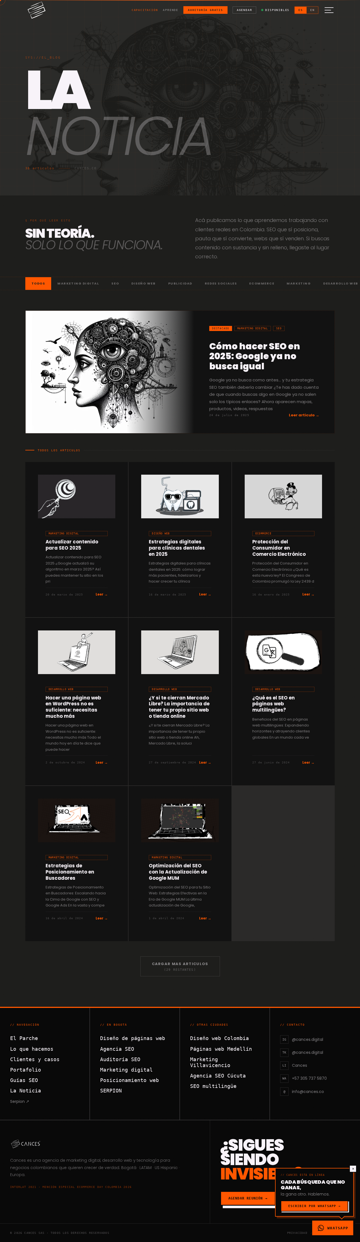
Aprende (170, 10)
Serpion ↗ (19, 1101)
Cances (18, 1160)
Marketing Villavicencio (210, 1062)
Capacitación (145, 10)
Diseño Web (143, 283)
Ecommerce (261, 283)
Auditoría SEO (120, 1059)
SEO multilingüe (213, 1086)
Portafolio (25, 1070)
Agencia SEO (117, 1049)
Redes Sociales (221, 283)
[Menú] (329, 10)
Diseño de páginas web (132, 1038)
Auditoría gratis (205, 10)
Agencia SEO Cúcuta (218, 1076)
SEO (115, 283)
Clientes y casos (35, 1059)
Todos (38, 283)
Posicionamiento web (129, 1080)
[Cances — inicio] (105, 1143)
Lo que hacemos (31, 1049)
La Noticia (25, 1091)
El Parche (24, 1038)
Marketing (299, 283)
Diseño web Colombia (219, 1038)
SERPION (111, 1091)
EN (312, 10)
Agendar (244, 10)
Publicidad (180, 283)
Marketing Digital (78, 283)
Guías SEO (24, 1080)
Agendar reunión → (247, 1198)
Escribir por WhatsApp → (314, 1206)
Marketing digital (126, 1070)
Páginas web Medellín (221, 1049)
